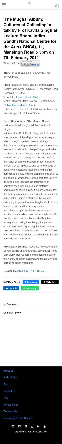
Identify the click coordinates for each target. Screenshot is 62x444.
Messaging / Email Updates (18, 418)
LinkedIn (13, 288)
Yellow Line (10, 105)
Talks (26, 271)
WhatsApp (31, 288)
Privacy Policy (10, 404)
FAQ (5, 397)
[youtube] (45, 426)
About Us (8, 370)
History (40, 271)
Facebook (32, 282)
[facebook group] (26, 426)
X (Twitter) (51, 282)
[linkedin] (38, 426)
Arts (33, 271)
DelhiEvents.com (40, 431)
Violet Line (28, 105)
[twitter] (32, 427)
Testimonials (10, 411)
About (28, 97)
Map (35, 96)
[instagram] (13, 426)
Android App (10, 377)
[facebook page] (19, 426)
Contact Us (9, 391)
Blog (5, 384)
